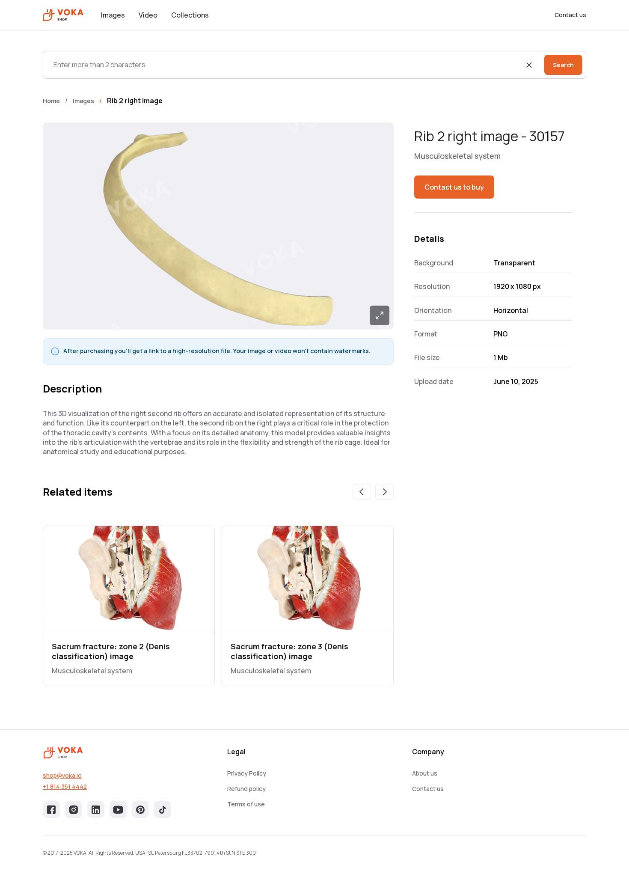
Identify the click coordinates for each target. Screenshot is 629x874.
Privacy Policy (246, 773)
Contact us (570, 15)
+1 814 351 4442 (65, 786)
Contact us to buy (454, 187)
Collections (190, 15)
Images (113, 15)
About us (424, 773)
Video (148, 15)
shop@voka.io (62, 775)
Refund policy (246, 789)
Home (51, 101)
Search (563, 65)
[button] (362, 492)
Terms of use (246, 804)
